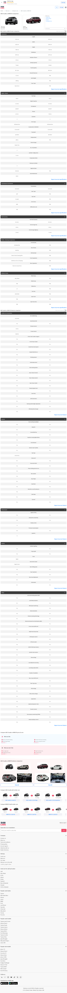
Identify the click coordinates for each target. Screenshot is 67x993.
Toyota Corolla (4, 935)
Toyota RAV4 (4, 966)
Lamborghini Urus (49, 21)
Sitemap (3, 853)
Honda (2, 913)
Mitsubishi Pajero (5, 941)
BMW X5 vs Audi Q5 (31, 814)
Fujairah (3, 881)
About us (3, 840)
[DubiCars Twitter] (17, 977)
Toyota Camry (4, 927)
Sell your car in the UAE (6, 862)
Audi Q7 (47, 19)
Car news (3, 860)
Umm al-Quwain (4, 887)
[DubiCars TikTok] (14, 977)
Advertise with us (5, 848)
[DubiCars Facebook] (5, 977)
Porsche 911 (4, 953)
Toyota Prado (4, 925)
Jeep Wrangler (4, 939)
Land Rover (3, 905)
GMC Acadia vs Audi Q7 (10, 800)
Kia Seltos (3, 961)
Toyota (2, 893)
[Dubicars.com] (3, 823)
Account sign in (4, 846)
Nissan (2, 897)
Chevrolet (3, 909)
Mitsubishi (3, 911)
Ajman (2, 877)
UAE (2, 871)
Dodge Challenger (5, 963)
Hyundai (3, 907)
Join (64, 830)
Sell (56, 7)
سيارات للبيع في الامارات (6, 864)
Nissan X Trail (4, 965)
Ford (2, 903)
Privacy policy (4, 844)
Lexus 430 (3, 942)
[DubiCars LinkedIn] (1, 977)
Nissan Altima (4, 929)
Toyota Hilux (4, 937)
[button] (1, 2)
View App (63, 2)
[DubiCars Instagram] (8, 977)
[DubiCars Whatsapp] (20, 977)
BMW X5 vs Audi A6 (10, 814)
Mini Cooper (4, 968)
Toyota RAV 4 (4, 931)
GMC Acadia (3, 26)
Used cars (3, 856)
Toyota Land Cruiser (5, 921)
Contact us (3, 838)
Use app (61, 7)
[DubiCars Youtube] (11, 977)
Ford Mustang (4, 933)
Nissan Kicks (4, 955)
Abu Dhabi (3, 873)
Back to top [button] (62, 822)
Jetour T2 (3, 949)
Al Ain (2, 875)
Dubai (2, 879)
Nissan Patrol (4, 923)
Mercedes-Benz (4, 895)
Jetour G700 (3, 957)
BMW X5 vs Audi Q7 (53, 814)
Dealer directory (5, 850)
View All (17, 785)
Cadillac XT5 (48, 17)
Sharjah (2, 885)
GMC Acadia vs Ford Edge (31, 800)
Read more (3, 742)
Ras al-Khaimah (4, 883)
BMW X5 (24, 26)
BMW (2, 901)
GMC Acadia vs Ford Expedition (53, 800)
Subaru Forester (48, 18)
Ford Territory (4, 970)
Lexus (2, 899)
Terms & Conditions (5, 842)
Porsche (3, 915)
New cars (3, 858)
